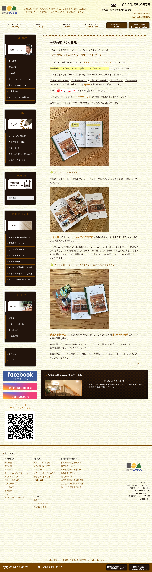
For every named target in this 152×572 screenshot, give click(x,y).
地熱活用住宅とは (16, 255)
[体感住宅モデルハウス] (117, 567)
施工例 (11, 318)
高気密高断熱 (14, 261)
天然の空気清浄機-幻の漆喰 (20, 267)
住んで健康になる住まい (19, 237)
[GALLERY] (67, 25)
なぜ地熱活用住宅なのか (19, 249)
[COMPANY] (15, 25)
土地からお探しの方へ (18, 85)
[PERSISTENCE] (93, 25)
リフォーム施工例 (16, 324)
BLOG (37, 459)
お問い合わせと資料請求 (19, 97)
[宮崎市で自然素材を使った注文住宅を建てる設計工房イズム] (9, 9)
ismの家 (12, 73)
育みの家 (12, 67)
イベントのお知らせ (17, 136)
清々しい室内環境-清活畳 (19, 279)
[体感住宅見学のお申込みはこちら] (94, 385)
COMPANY (10, 459)
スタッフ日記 (14, 148)
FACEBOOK (38, 480)
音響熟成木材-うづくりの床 (20, 273)
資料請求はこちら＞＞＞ (65, 172)
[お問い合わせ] (117, 25)
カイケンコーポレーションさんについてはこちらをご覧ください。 (85, 265)
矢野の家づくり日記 (63, 42)
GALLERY (39, 496)
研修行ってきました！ (18, 160)
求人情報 (12, 354)
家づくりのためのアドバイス (21, 79)
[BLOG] (41, 25)
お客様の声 (13, 336)
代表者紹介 (13, 91)
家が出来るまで (15, 330)
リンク (11, 360)
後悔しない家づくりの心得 (20, 154)
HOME (52, 50)
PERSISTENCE (69, 459)
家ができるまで (40, 507)
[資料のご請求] (139, 25)
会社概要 (12, 61)
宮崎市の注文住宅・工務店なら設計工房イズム (72, 560)
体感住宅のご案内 (12, 480)
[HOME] (135, 466)
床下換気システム (16, 243)
